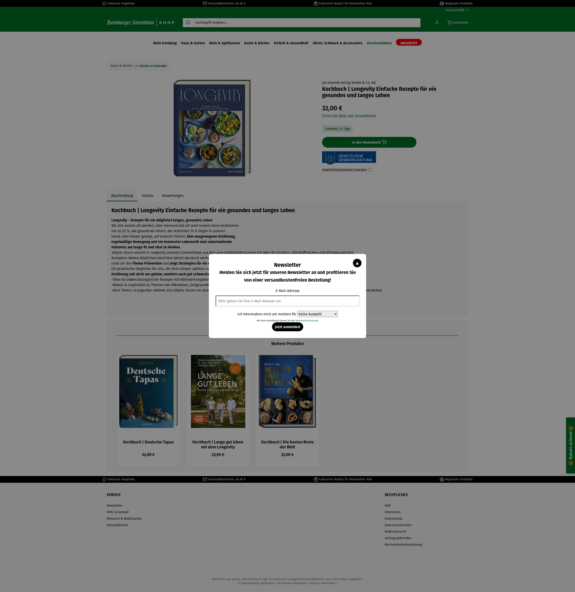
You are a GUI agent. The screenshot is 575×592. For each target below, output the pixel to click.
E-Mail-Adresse (288, 290)
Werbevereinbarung (305, 320)
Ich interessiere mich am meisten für (266, 314)
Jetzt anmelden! (287, 326)
